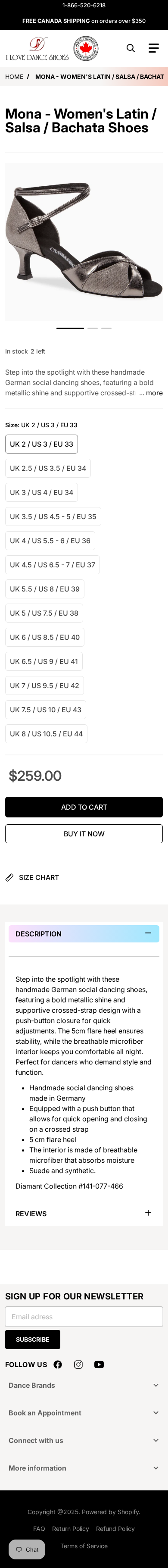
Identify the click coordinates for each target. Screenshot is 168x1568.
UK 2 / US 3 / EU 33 (41, 444)
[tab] (84, 933)
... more (151, 392)
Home (14, 76)
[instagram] (78, 1364)
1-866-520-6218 (84, 5)
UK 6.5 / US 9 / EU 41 (44, 661)
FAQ (39, 1528)
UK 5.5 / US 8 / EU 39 (45, 589)
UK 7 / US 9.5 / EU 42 (44, 685)
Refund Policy (115, 1528)
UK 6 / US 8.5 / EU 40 (45, 637)
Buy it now (84, 833)
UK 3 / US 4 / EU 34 (41, 492)
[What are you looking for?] (131, 48)
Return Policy (70, 1528)
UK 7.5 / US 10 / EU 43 (45, 709)
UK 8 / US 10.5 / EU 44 (46, 733)
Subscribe (33, 1339)
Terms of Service (84, 1545)
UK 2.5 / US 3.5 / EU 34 (48, 468)
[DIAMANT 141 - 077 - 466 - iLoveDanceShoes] (70, 328)
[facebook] (57, 1364)
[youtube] (99, 1364)
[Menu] (154, 48)
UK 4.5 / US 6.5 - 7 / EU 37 (52, 564)
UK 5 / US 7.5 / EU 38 (44, 613)
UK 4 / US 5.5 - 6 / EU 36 (50, 540)
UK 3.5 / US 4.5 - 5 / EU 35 (53, 516)
